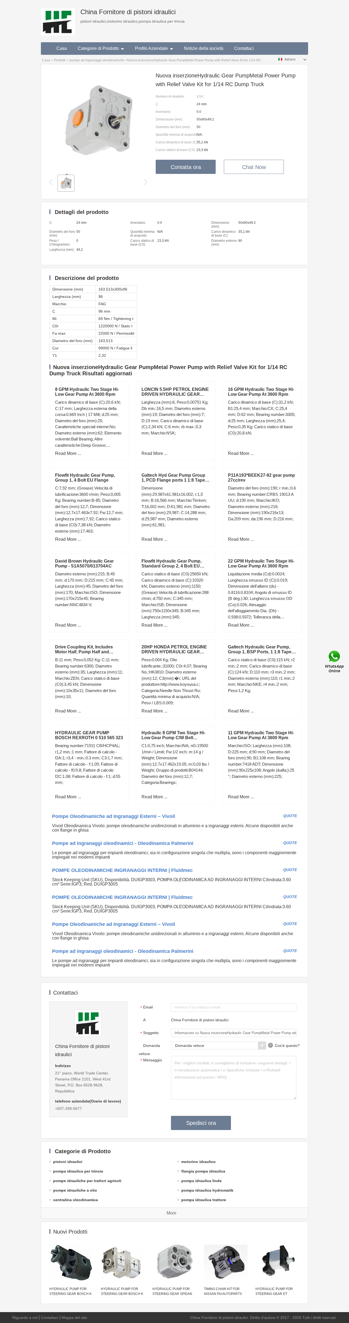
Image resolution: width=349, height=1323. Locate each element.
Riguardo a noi (25, 1317)
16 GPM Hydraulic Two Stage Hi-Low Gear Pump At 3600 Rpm (261, 392)
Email (146, 1007)
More (171, 1213)
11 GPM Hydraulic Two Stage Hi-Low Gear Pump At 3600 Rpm (261, 735)
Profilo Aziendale (151, 48)
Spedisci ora (201, 1123)
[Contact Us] (334, 662)
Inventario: (163, 112)
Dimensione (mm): (169, 119)
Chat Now (254, 167)
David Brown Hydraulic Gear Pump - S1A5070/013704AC (84, 563)
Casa (61, 48)
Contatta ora (186, 167)
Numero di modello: (170, 96)
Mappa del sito (74, 1317)
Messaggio (151, 1060)
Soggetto (149, 1033)
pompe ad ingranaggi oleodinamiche (97, 60)
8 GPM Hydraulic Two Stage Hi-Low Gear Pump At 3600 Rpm (87, 392)
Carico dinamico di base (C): (176, 142)
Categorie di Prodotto (98, 48)
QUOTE (290, 816)
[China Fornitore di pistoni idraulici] (58, 17)
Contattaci (244, 48)
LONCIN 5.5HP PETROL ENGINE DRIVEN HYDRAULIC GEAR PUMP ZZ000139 (175, 394)
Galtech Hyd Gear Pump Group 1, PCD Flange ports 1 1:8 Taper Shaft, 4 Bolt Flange (174, 480)
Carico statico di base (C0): (176, 150)
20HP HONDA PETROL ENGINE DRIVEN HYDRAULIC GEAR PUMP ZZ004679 (174, 652)
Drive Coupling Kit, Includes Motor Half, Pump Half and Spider (84, 652)
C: (157, 104)
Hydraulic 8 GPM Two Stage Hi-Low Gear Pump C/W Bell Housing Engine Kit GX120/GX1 (174, 737)
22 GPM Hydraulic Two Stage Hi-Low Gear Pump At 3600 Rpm (261, 563)
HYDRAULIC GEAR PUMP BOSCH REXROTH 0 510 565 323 (89, 735)
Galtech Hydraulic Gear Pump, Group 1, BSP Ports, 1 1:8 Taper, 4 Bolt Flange (261, 652)
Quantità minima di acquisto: (176, 135)
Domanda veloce (149, 1049)
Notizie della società (203, 48)
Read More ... (68, 453)
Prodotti (59, 60)
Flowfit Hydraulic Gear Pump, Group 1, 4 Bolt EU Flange (85, 477)
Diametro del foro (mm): (173, 127)
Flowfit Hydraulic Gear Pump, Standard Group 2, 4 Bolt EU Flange (171, 566)
